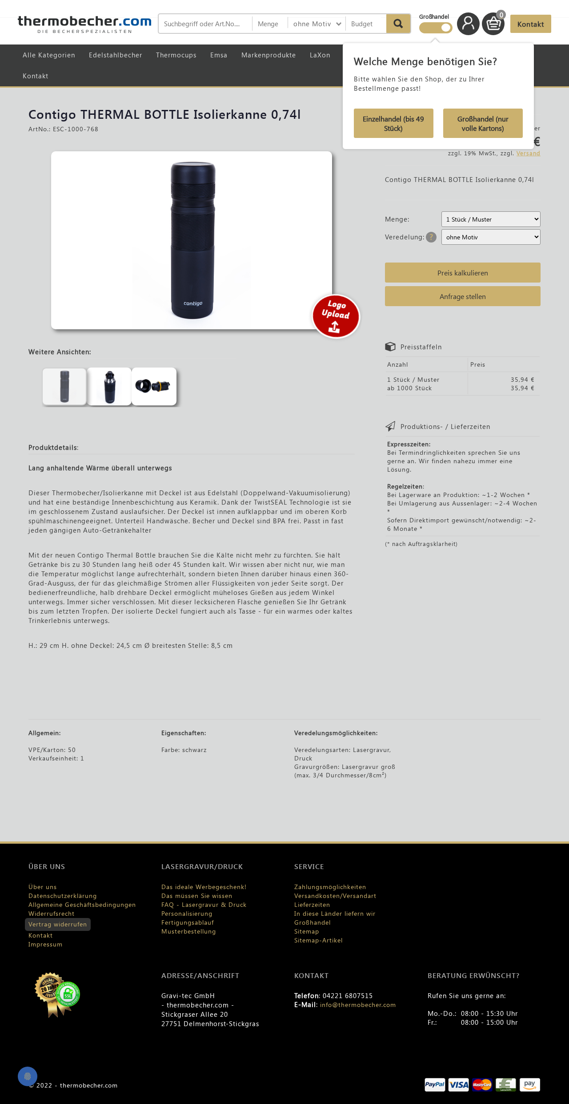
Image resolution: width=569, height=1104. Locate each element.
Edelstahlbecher (115, 54)
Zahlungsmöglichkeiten (330, 886)
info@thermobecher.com (358, 1004)
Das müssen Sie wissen (196, 895)
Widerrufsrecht (51, 913)
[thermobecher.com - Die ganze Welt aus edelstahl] (84, 24)
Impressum (45, 944)
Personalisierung (186, 913)
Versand (529, 153)
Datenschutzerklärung (62, 895)
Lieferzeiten (312, 904)
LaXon (320, 54)
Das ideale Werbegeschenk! (204, 886)
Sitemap (306, 931)
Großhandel (312, 922)
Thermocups (176, 54)
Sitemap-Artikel (318, 940)
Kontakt (35, 75)
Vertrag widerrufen (57, 924)
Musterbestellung (188, 931)
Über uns (42, 886)
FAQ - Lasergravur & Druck (204, 904)
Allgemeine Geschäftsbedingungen (82, 904)
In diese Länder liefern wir (335, 913)
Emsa (219, 54)
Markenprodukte (268, 54)
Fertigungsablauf (187, 922)
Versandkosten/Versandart (335, 895)
